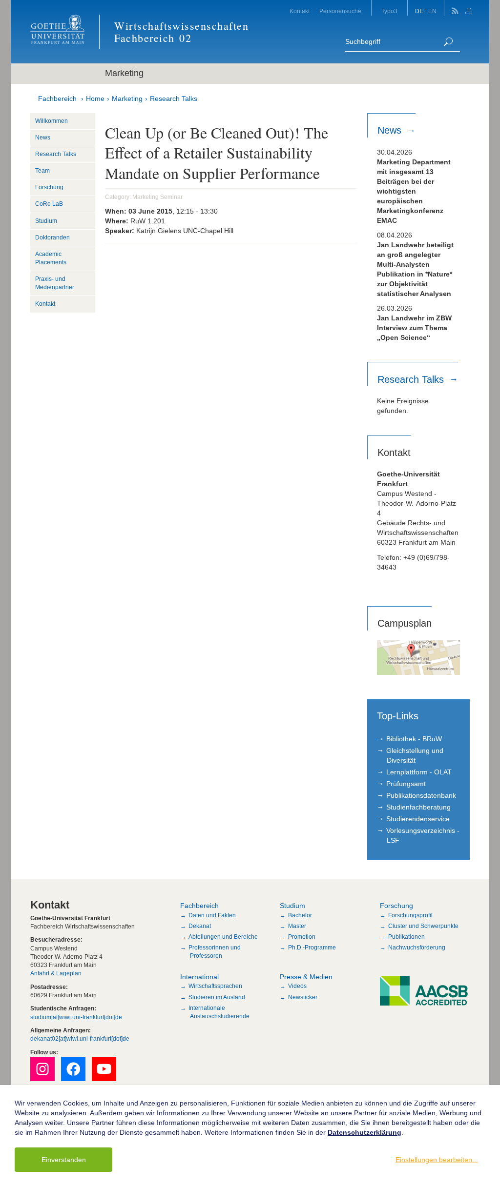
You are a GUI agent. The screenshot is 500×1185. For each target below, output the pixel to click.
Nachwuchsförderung (416, 947)
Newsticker (302, 997)
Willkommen (51, 121)
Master (297, 926)
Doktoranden (52, 237)
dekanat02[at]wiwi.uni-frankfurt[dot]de (79, 1038)
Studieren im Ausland (216, 997)
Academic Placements (50, 258)
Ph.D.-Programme (312, 947)
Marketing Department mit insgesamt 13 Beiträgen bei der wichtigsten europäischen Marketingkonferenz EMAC (414, 191)
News (42, 137)
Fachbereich (57, 98)
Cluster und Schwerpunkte (423, 926)
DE (419, 11)
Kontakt (300, 11)
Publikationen (406, 936)
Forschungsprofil (410, 915)
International (199, 977)
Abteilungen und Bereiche (223, 936)
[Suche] (448, 41)
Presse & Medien (306, 977)
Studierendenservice (418, 819)
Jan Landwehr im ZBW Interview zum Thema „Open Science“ (414, 327)
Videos (297, 986)
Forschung (49, 187)
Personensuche (340, 11)
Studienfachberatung (418, 807)
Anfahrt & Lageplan (56, 973)
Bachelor (300, 915)
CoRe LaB (49, 203)
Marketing (127, 98)
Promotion (301, 936)
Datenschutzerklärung (364, 1132)
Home (95, 98)
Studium (46, 220)
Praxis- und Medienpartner (54, 283)
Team (42, 170)
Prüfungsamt (406, 784)
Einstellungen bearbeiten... (437, 1160)
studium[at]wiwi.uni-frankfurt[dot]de (76, 1017)
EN (432, 11)
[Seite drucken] (470, 8)
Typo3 (389, 11)
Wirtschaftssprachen (215, 986)
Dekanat (199, 926)
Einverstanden (64, 1160)
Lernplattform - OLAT (419, 772)
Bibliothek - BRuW (414, 739)
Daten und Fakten (212, 915)
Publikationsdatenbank (421, 795)
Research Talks (173, 98)
